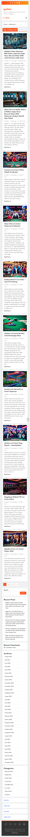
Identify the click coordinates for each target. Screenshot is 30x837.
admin (7, 61)
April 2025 (8, 709)
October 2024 (8, 729)
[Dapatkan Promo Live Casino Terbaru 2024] (15, 539)
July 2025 (7, 699)
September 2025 (9, 693)
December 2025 (9, 683)
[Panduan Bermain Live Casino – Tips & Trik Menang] (15, 269)
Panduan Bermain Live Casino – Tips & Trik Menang (15, 280)
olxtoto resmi (7, 817)
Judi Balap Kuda (9, 785)
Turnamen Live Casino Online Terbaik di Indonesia (14, 171)
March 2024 (8, 752)
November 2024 (9, 726)
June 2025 (7, 703)
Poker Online (8, 791)
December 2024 (9, 723)
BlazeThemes (15, 833)
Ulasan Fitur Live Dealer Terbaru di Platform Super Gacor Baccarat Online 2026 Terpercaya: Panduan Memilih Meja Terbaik (15, 113)
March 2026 (8, 673)
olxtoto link (7, 806)
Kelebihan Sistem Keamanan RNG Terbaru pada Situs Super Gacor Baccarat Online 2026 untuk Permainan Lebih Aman (14, 54)
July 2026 (7, 660)
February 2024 (9, 756)
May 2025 (7, 706)
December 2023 (9, 762)
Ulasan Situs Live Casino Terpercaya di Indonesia (12, 225)
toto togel (6, 811)
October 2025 (8, 690)
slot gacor (7, 794)
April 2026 (8, 670)
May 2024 (7, 746)
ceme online (8, 781)
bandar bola (8, 775)
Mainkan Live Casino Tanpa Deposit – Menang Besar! (13, 444)
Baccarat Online (8, 47)
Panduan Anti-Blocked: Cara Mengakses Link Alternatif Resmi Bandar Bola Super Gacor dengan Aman (15, 630)
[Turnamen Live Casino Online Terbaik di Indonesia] (15, 160)
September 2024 (9, 732)
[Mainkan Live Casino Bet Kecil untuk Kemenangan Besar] (15, 323)
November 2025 (9, 686)
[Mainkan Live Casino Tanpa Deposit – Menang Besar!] (15, 433)
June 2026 (7, 663)
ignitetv (7, 9)
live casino (7, 166)
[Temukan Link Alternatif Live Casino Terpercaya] (15, 379)
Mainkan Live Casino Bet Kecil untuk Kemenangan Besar (14, 334)
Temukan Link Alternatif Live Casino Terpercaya (13, 390)
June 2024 (7, 742)
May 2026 (7, 666)
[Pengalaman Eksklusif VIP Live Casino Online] (15, 487)
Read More (7, 87)
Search (6, 590)
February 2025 (9, 716)
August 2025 (8, 696)
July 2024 (7, 739)
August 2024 (8, 736)
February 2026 (9, 676)
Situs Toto (6, 800)
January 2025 (8, 719)
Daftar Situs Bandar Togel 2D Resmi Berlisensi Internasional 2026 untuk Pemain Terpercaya (14, 637)
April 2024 (8, 749)
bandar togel (8, 778)
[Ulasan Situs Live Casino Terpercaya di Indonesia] (15, 213)
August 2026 (8, 656)
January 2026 (8, 680)
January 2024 (8, 759)
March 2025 (8, 713)
